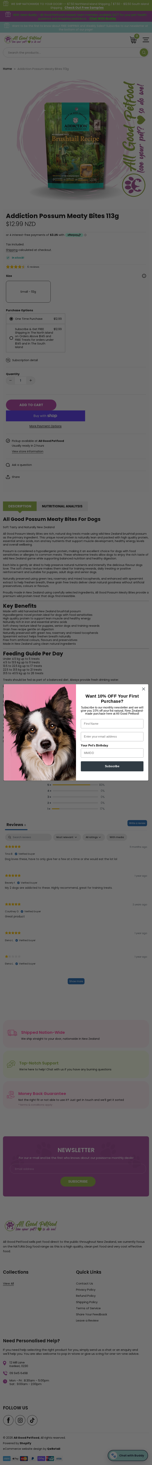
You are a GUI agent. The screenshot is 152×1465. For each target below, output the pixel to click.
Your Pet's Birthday (94, 745)
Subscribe (112, 766)
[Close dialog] (143, 689)
